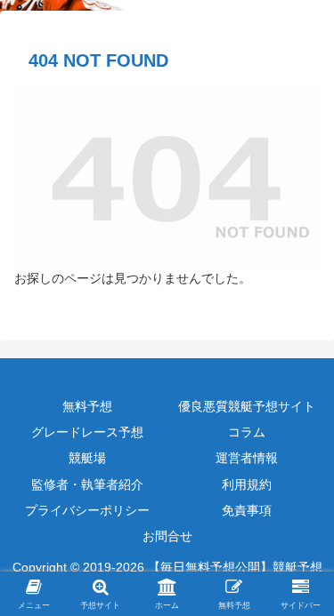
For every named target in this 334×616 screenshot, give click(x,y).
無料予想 (87, 406)
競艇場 (87, 458)
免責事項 (247, 510)
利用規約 (247, 484)
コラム (246, 432)
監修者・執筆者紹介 (87, 484)
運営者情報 (247, 458)
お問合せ (167, 536)
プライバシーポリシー (87, 510)
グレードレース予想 (87, 432)
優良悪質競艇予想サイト (246, 406)
